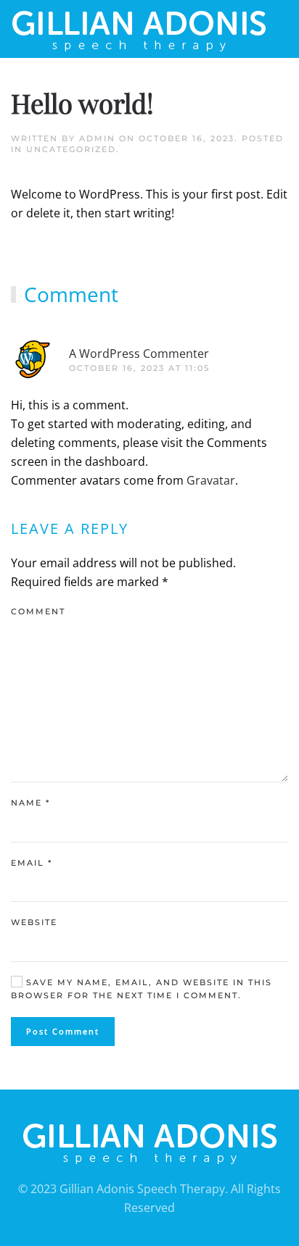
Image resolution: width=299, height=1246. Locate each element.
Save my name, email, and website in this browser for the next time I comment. (141, 988)
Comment (38, 611)
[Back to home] (139, 29)
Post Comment (62, 1031)
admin (97, 138)
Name (30, 803)
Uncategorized (71, 149)
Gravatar (211, 480)
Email (31, 863)
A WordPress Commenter (139, 353)
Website (34, 922)
